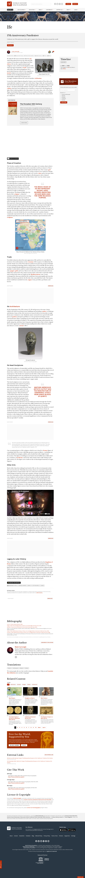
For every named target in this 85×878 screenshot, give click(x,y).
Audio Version (38, 55)
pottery (14, 316)
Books (29, 585)
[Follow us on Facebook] (36, 841)
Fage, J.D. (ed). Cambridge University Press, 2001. (24, 625)
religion (16, 194)
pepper (12, 271)
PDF (49, 55)
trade (24, 67)
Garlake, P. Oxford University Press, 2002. (22, 627)
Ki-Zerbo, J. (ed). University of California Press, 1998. (28, 632)
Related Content (22, 585)
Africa (9, 64)
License (42, 585)
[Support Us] (1, 864)
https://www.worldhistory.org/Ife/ (16, 777)
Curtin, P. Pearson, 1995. (15, 624)
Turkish (26, 668)
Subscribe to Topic (18, 55)
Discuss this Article (14, 582)
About (68, 9)
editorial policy (39, 592)
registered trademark (52, 851)
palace (45, 311)
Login (75, 9)
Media (40, 9)
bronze (45, 450)
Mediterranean (35, 274)
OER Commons (46, 817)
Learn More (24, 122)
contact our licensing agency (33, 807)
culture (9, 88)
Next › (39, 727)
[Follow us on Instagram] (46, 841)
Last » (44, 727)
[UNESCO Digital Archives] (42, 860)
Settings (73, 835)
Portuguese (15, 668)
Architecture (15, 306)
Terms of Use (54, 835)
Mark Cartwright (15, 51)
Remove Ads (50, 285)
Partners (61, 835)
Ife (68, 67)
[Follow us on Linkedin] (44, 841)
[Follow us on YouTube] (48, 841)
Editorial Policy (38, 835)
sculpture (10, 217)
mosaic (22, 325)
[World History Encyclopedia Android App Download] (72, 830)
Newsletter (21, 835)
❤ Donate (10, 45)
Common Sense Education (71, 815)
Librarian (64, 98)
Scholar (63, 100)
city (30, 58)
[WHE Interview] (16, 657)
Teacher (63, 95)
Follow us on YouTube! (14, 158)
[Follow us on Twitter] (39, 841)
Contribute (49, 9)
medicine (20, 457)
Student (63, 97)
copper (30, 279)
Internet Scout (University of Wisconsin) (16, 817)
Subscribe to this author (47, 642)
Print (44, 55)
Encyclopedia (21, 9)
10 (35, 727)
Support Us (59, 9)
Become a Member (14, 745)
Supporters (67, 835)
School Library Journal (57, 817)
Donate (24, 745)
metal (9, 73)
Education (31, 9)
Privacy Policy (47, 835)
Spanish (21, 668)
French (9, 668)
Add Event (63, 62)
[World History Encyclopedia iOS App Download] (63, 830)
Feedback (28, 835)
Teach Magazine (68, 817)
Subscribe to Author (29, 55)
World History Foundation (31, 845)
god (49, 169)
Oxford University (39, 815)
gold (16, 271)
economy (30, 262)
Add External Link (49, 754)
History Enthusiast (66, 94)
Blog (33, 835)
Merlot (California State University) (34, 817)
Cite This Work (35, 585)
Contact (16, 835)
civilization (38, 78)
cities (39, 173)
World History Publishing (28, 846)
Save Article (10, 55)
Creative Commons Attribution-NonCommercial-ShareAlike (37, 799)
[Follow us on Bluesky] (41, 841)
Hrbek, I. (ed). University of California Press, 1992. (28, 631)
